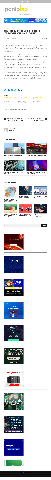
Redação (7, 38)
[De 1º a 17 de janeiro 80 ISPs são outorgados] (38, 209)
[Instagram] (23, 1)
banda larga (7, 109)
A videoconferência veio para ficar (40, 197)
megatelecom (23, 109)
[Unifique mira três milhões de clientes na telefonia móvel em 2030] (12, 148)
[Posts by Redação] (4, 38)
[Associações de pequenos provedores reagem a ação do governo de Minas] (8, 192)
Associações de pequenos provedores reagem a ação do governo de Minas (10, 200)
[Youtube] (27, 1)
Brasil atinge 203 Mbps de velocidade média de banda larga (14, 173)
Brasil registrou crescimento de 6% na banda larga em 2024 (35, 173)
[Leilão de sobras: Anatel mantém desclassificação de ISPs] (23, 209)
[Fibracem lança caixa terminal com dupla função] (23, 190)
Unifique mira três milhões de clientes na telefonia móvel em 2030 (13, 156)
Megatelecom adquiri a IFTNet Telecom (37, 98)
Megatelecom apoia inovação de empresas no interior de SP (10, 98)
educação (11, 109)
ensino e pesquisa (17, 109)
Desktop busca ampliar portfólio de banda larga (36, 156)
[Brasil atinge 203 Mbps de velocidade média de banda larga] (12, 165)
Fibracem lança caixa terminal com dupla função (25, 197)
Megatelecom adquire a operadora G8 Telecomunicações (23, 99)
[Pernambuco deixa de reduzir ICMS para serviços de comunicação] (8, 209)
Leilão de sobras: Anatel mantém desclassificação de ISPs (25, 216)
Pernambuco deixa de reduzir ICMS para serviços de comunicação (10, 216)
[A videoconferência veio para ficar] (38, 190)
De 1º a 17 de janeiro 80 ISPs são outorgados (40, 215)
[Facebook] (21, 1)
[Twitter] (25, 1)
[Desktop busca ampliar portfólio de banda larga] (35, 148)
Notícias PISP (6, 28)
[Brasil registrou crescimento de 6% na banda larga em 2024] (35, 165)
